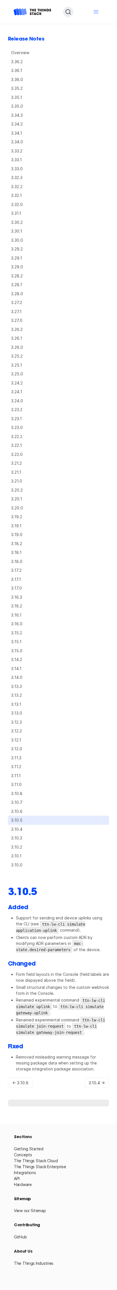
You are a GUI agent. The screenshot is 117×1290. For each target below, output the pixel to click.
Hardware (23, 1184)
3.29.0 (17, 266)
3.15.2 (16, 632)
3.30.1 (16, 231)
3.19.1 (16, 525)
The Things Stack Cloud (36, 1160)
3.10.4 (16, 829)
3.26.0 (17, 347)
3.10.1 (16, 855)
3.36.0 (17, 79)
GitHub (20, 1236)
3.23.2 (16, 409)
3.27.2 (16, 302)
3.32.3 (16, 177)
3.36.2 (17, 61)
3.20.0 (17, 507)
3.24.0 (17, 400)
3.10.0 (16, 864)
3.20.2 (17, 490)
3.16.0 (16, 623)
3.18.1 (16, 552)
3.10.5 (16, 820)
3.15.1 (16, 641)
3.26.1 (16, 338)
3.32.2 (16, 186)
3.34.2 (17, 124)
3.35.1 (16, 97)
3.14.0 (16, 677)
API (17, 1178)
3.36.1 (16, 70)
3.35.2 (17, 88)
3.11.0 (16, 784)
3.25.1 (16, 365)
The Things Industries (33, 1263)
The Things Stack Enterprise (40, 1166)
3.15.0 (16, 650)
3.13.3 (16, 686)
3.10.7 (16, 802)
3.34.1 (16, 133)
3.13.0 (16, 713)
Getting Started (28, 1148)
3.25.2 (17, 356)
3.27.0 (16, 320)
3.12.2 (16, 730)
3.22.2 (16, 436)
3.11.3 (16, 757)
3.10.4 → (97, 1082)
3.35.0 (17, 106)
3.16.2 (16, 605)
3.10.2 (16, 847)
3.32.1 (16, 195)
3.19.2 (16, 516)
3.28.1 (16, 284)
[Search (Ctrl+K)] (68, 12)
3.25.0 (17, 373)
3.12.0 (16, 748)
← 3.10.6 (20, 1082)
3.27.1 (16, 311)
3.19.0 (16, 534)
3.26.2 (17, 329)
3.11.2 (16, 766)
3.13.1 (16, 704)
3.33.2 (16, 150)
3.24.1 (16, 391)
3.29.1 (16, 258)
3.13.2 (16, 695)
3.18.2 (16, 543)
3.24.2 (17, 383)
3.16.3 (16, 597)
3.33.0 (17, 168)
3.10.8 (16, 793)
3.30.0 (17, 240)
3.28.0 (17, 293)
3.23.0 (17, 427)
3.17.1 (16, 579)
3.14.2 (16, 659)
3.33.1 (16, 159)
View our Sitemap (30, 1210)
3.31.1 (16, 213)
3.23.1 (16, 418)
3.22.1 (16, 445)
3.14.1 (16, 668)
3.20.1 (16, 498)
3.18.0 (16, 561)
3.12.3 (16, 722)
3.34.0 (17, 141)
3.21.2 (16, 463)
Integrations (25, 1172)
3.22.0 (17, 454)
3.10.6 (16, 811)
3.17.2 (16, 570)
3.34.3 (17, 115)
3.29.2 (17, 248)
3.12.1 (16, 740)
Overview (20, 52)
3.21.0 (16, 481)
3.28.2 (17, 275)
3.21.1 (16, 472)
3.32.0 (17, 204)
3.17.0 (16, 588)
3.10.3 (16, 838)
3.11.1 (16, 775)
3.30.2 (17, 222)
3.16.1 (16, 615)
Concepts (23, 1154)
